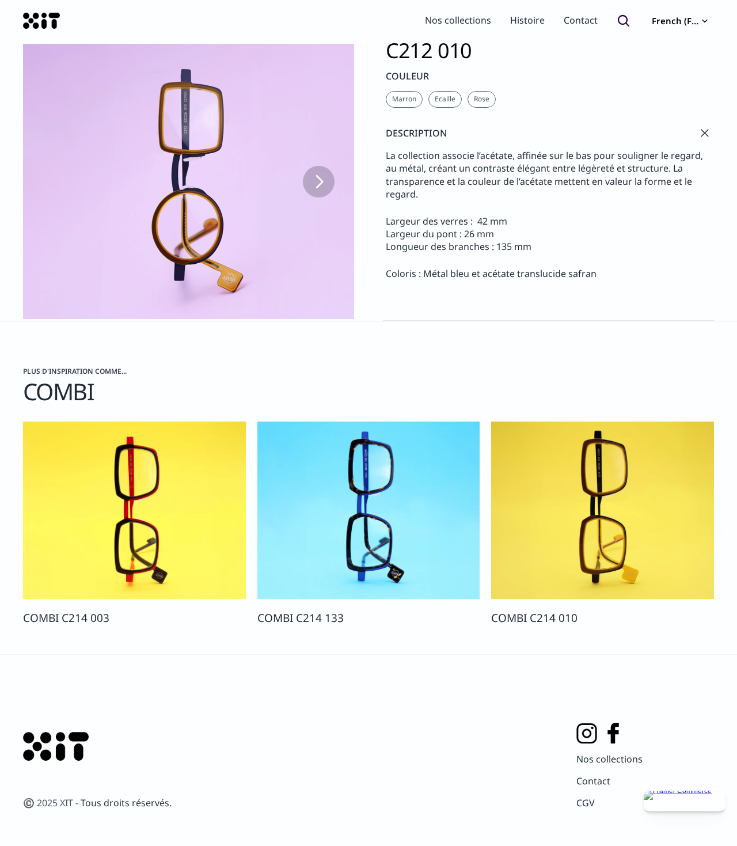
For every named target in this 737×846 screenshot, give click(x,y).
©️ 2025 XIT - (52, 802)
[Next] (319, 182)
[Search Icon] (623, 20)
